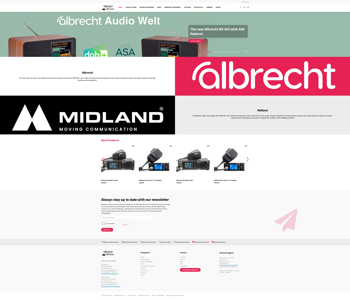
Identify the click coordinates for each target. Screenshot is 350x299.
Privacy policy (131, 295)
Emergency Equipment (148, 266)
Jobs (181, 264)
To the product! (196, 41)
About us (182, 259)
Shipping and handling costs (175, 295)
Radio (142, 257)
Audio (142, 264)
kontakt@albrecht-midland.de (110, 286)
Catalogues (183, 266)
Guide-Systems (145, 259)
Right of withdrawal (158, 295)
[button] (243, 51)
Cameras (143, 272)
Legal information (119, 295)
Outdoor (143, 268)
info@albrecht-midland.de (109, 274)
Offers (142, 275)
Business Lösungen (146, 261)
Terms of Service (106, 295)
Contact (182, 257)
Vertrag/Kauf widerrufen (190, 270)
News (181, 261)
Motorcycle (144, 270)
